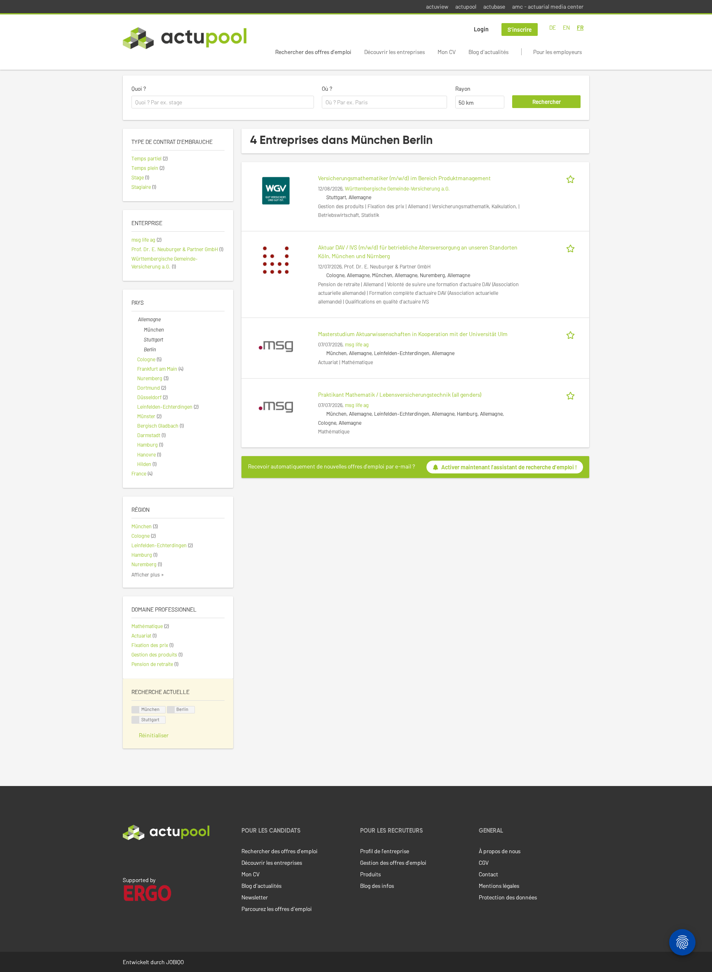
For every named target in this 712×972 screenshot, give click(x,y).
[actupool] (184, 38)
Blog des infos (377, 885)
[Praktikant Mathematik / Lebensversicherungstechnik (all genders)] (276, 406)
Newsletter (254, 897)
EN (566, 27)
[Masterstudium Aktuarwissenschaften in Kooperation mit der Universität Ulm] (276, 345)
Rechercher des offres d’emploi (313, 51)
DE (552, 27)
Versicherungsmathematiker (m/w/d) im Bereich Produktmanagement (404, 177)
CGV (484, 862)
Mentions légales (499, 885)
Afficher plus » (147, 574)
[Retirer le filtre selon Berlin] (140, 349)
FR (580, 27)
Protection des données (508, 897)
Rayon (463, 88)
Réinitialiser (154, 735)
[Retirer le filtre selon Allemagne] (134, 319)
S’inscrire (520, 29)
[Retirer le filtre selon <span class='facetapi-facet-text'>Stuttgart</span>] (135, 719)
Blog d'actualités (488, 51)
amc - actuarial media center (547, 6)
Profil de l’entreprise (384, 850)
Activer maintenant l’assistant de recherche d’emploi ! (509, 467)
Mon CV (447, 51)
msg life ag (357, 344)
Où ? (327, 88)
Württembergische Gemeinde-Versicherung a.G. (397, 188)
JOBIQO (175, 961)
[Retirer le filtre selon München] (140, 329)
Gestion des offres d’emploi (393, 862)
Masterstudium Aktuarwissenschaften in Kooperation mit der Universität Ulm (413, 333)
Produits (370, 874)
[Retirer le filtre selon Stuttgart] (140, 339)
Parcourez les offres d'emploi (276, 908)
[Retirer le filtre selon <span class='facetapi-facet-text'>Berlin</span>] (171, 709)
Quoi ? (138, 88)
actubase (494, 6)
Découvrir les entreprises (394, 51)
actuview (437, 6)
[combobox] (222, 102)
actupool (465, 6)
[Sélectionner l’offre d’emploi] (572, 178)
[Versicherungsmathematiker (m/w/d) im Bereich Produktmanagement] (276, 189)
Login (481, 29)
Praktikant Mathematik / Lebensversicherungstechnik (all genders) (400, 394)
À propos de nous (499, 850)
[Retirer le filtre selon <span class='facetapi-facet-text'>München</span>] (135, 709)
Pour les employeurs (557, 51)
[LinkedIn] (127, 857)
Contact (488, 874)
